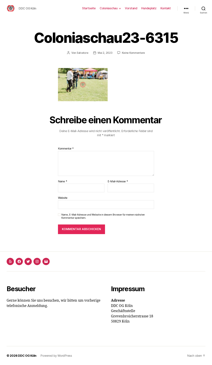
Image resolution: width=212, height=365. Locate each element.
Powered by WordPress (56, 355)
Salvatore (82, 52)
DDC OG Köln (27, 355)
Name (62, 181)
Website (62, 197)
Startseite (89, 8)
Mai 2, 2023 (105, 52)
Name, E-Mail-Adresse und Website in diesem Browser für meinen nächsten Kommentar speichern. (103, 216)
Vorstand (131, 8)
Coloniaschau (108, 8)
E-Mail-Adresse (118, 181)
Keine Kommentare (133, 52)
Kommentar (66, 148)
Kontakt (165, 8)
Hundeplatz (148, 8)
